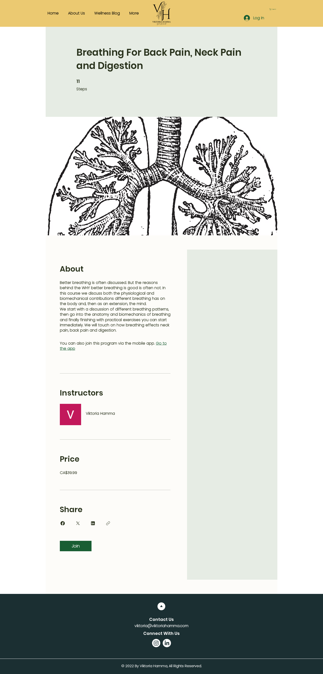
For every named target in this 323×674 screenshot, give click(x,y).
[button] (273, 9)
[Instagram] (156, 643)
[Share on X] (78, 523)
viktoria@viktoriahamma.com (161, 625)
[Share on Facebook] (62, 523)
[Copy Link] (108, 523)
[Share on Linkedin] (93, 523)
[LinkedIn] (167, 643)
